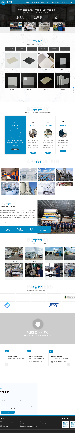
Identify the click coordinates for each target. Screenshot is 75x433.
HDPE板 (32, 48)
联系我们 (57, 2)
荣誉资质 (47, 2)
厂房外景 (34, 261)
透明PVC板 (43, 48)
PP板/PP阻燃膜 (10, 48)
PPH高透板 (21, 48)
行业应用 (52, 2)
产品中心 (38, 2)
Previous (5, 367)
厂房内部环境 (14, 261)
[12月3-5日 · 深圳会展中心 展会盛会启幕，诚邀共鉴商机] (15, 361)
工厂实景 (54, 261)
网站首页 (27, 2)
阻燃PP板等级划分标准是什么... (36, 380)
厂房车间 (14, 278)
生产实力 (43, 2)
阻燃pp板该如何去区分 (56, 374)
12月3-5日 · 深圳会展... (12, 370)
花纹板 (65, 48)
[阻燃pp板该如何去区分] (59, 364)
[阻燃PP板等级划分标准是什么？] (37, 367)
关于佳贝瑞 (33, 2)
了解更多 (15, 149)
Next (67, 367)
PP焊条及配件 (54, 48)
